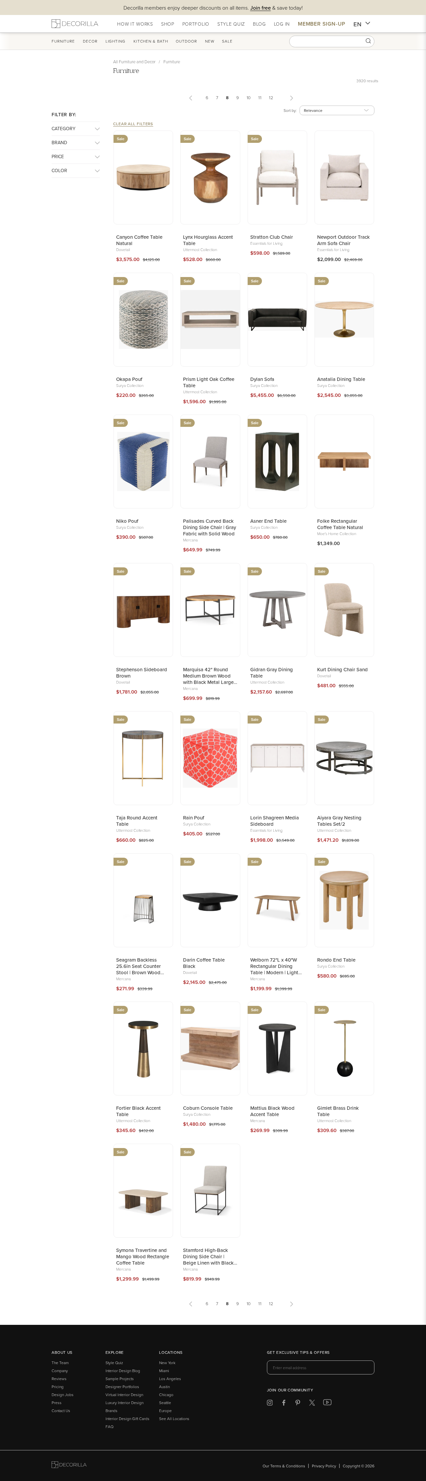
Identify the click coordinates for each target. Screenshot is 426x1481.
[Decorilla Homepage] (75, 23)
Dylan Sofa (262, 379)
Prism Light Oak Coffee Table (208, 382)
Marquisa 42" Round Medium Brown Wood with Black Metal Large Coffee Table (208, 675)
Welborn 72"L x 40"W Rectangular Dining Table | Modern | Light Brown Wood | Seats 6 (274, 966)
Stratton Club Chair (271, 237)
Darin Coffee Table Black (204, 963)
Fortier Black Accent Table (138, 1111)
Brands (111, 1410)
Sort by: (290, 110)
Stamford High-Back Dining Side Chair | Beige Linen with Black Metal (208, 1256)
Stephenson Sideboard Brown (141, 672)
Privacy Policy (324, 1466)
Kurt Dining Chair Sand (342, 669)
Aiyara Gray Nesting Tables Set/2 (339, 820)
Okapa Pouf (129, 379)
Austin (164, 1386)
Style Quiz (114, 1362)
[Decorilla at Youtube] (327, 1403)
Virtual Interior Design (124, 1394)
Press (57, 1402)
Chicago (166, 1394)
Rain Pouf (193, 817)
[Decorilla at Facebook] (284, 1404)
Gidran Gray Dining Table (271, 672)
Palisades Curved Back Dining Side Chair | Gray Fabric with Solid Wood (209, 527)
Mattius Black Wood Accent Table (272, 1111)
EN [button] (357, 24)
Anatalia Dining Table (341, 379)
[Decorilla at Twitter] (312, 1404)
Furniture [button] (63, 41)
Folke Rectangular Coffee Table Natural (340, 524)
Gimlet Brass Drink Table (338, 1111)
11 (260, 98)
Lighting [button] (115, 41)
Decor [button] (90, 41)
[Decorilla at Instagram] (270, 1404)
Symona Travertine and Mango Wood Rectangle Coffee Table (142, 1256)
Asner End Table (268, 521)
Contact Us (61, 1410)
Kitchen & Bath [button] (150, 41)
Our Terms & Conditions (284, 1466)
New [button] (209, 41)
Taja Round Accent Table (136, 820)
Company (60, 1370)
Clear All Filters (133, 124)
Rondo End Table (336, 960)
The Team (60, 1362)
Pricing (58, 1386)
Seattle (165, 1402)
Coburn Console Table (208, 1108)
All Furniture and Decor (134, 62)
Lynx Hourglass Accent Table (208, 240)
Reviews (59, 1378)
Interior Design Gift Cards (127, 1418)
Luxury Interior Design (124, 1402)
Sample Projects (120, 1378)
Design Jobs (63, 1394)
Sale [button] (227, 41)
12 (271, 98)
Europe (165, 1410)
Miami (164, 1370)
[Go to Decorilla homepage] (69, 1465)
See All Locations (174, 1418)
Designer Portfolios (122, 1386)
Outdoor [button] (186, 41)
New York (167, 1362)
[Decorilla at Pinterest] (298, 1404)
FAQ (109, 1426)
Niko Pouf (127, 521)
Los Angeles (170, 1378)
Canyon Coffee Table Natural (139, 240)
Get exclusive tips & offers (298, 1352)
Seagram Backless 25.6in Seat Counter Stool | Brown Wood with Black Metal (138, 966)
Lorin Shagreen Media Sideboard (274, 820)
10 (249, 98)
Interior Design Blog (123, 1370)
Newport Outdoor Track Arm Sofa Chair (343, 240)
